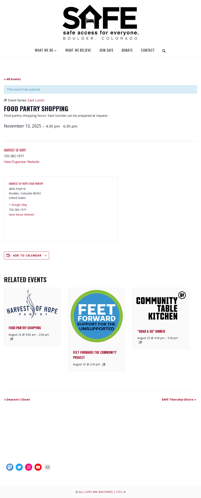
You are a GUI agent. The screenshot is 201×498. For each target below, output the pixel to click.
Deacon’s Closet (17, 399)
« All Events (12, 79)
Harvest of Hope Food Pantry (26, 183)
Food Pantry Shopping (25, 327)
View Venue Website (21, 214)
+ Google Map (18, 205)
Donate (127, 50)
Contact (148, 50)
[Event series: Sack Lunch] (11, 339)
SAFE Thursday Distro (179, 399)
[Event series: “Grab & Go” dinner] (140, 342)
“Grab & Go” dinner (151, 331)
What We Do (44, 50)
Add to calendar (27, 255)
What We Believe (78, 50)
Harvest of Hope (15, 150)
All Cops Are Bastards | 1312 (101, 492)
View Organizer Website (21, 162)
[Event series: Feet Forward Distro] (103, 364)
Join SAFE (106, 50)
